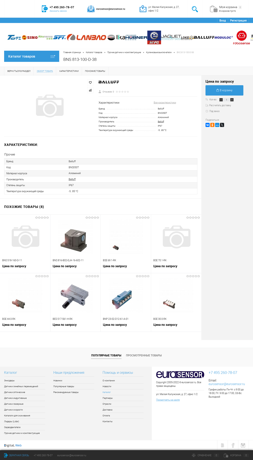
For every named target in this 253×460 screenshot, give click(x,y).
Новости (31, 20)
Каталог (46, 20)
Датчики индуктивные (15, 398)
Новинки (57, 380)
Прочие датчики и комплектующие (22, 433)
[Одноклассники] (212, 125)
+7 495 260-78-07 (43, 455)
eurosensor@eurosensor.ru (227, 384)
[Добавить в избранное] (90, 83)
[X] (222, 125)
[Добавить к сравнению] (90, 90)
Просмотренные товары (144, 355)
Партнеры (62, 20)
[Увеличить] (49, 106)
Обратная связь (18, 455)
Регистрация (238, 20)
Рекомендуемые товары (66, 392)
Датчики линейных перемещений (21, 386)
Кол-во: (213, 99)
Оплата (109, 20)
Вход (222, 20)
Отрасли (78, 20)
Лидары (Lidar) (11, 421)
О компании (14, 20)
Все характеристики (165, 102)
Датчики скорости (13, 409)
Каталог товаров (21, 56)
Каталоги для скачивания (17, 415)
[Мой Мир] (217, 125)
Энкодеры (9, 380)
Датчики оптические (14, 392)
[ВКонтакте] (207, 125)
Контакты (124, 20)
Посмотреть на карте (168, 399)
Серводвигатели (12, 427)
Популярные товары (106, 355)
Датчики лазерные (13, 404)
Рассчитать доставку (220, 105)
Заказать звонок (58, 11)
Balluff (161, 121)
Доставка (94, 20)
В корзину (226, 90)
